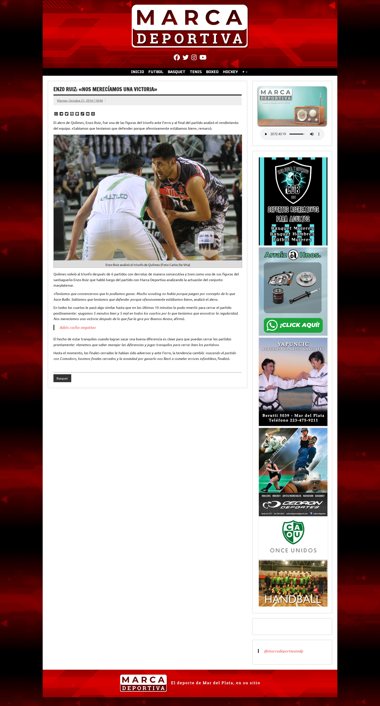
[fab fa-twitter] (186, 58)
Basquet (62, 378)
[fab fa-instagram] (194, 58)
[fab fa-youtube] (202, 58)
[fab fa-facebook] (177, 58)
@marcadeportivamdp (283, 651)
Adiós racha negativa (77, 327)
